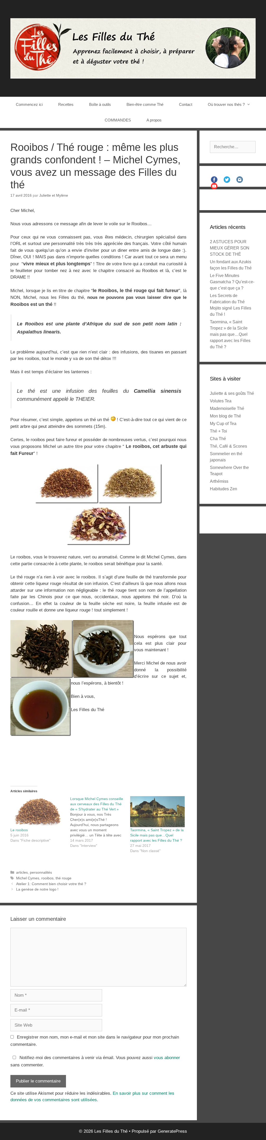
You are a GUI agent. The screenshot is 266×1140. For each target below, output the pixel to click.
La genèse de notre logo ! (37, 889)
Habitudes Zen (223, 489)
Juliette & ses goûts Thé (232, 393)
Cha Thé (218, 438)
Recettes (66, 104)
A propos (154, 120)
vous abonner (167, 1057)
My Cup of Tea (223, 423)
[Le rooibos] (37, 811)
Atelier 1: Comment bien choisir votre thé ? (51, 884)
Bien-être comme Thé (145, 104)
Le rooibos (19, 830)
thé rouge (63, 878)
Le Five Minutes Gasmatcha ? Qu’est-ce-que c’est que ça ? (232, 281)
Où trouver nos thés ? (226, 104)
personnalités (41, 872)
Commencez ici (29, 104)
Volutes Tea (220, 401)
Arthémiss (219, 481)
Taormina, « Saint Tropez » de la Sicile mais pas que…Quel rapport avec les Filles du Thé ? (157, 835)
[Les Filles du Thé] (133, 48)
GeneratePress (172, 1131)
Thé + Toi (218, 431)
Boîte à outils (100, 104)
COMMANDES (118, 120)
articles (22, 872)
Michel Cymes (27, 878)
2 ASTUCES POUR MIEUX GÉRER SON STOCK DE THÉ (229, 248)
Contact (185, 104)
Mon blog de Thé (225, 416)
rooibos (47, 878)
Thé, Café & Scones (228, 446)
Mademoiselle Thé (227, 408)
